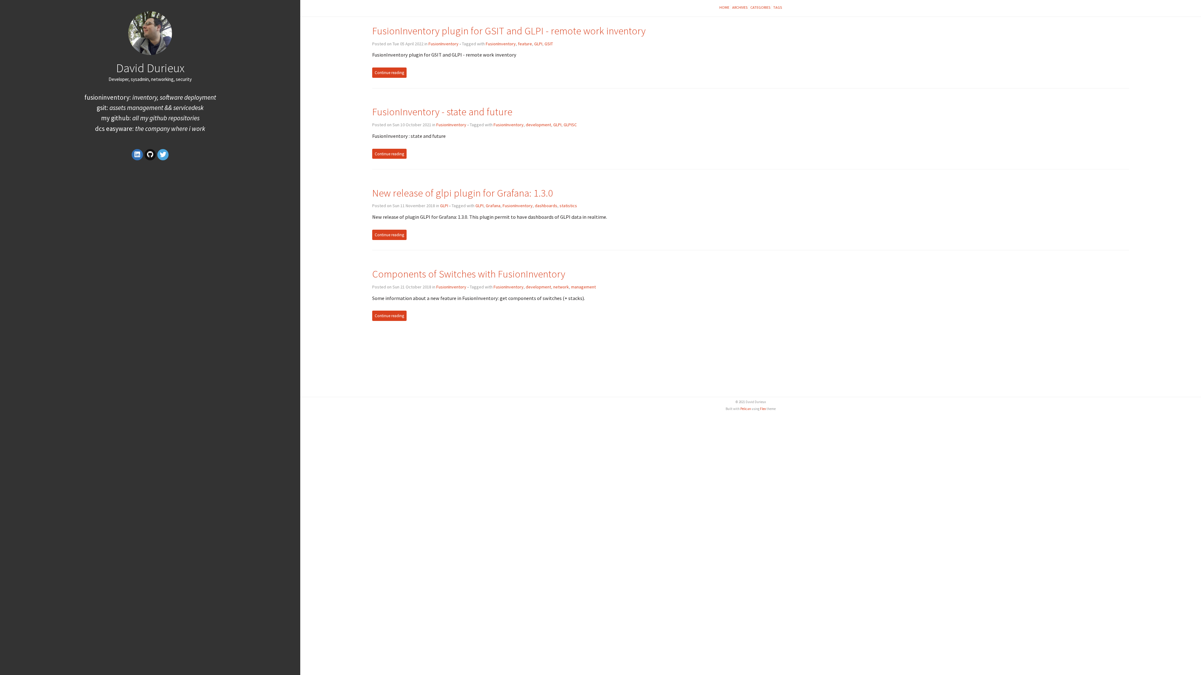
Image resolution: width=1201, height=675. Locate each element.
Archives (739, 7)
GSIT (549, 44)
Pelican (745, 409)
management (583, 287)
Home (724, 7)
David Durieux (150, 68)
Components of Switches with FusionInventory (468, 274)
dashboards (546, 205)
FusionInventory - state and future (442, 111)
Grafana (493, 205)
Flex (763, 409)
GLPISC (570, 125)
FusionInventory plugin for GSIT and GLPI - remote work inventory (509, 30)
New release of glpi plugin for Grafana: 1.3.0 (462, 193)
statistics (568, 205)
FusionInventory (443, 44)
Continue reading (389, 72)
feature (525, 44)
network (561, 287)
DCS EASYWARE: (150, 128)
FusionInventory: (150, 97)
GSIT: (150, 107)
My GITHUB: (150, 118)
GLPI (538, 44)
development (538, 125)
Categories (760, 7)
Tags (777, 7)
